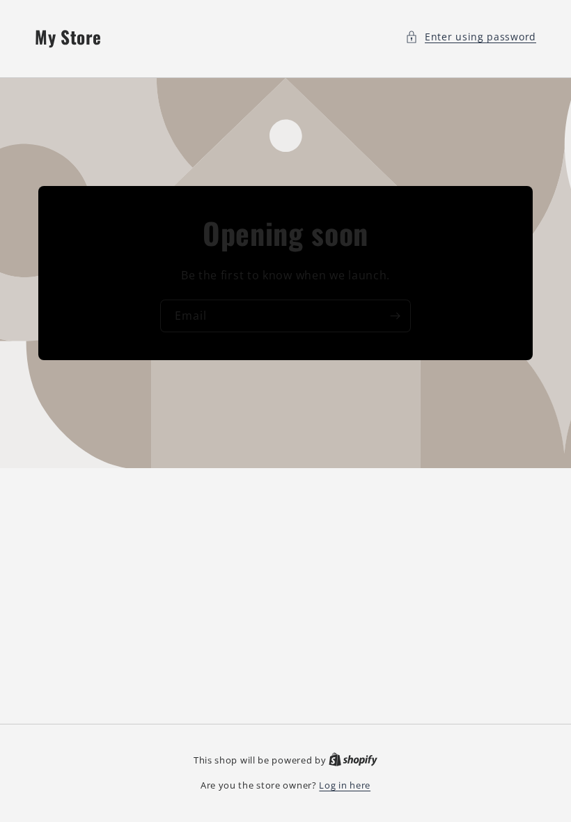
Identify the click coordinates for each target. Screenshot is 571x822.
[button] (470, 36)
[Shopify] (353, 760)
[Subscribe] (395, 316)
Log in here (344, 785)
